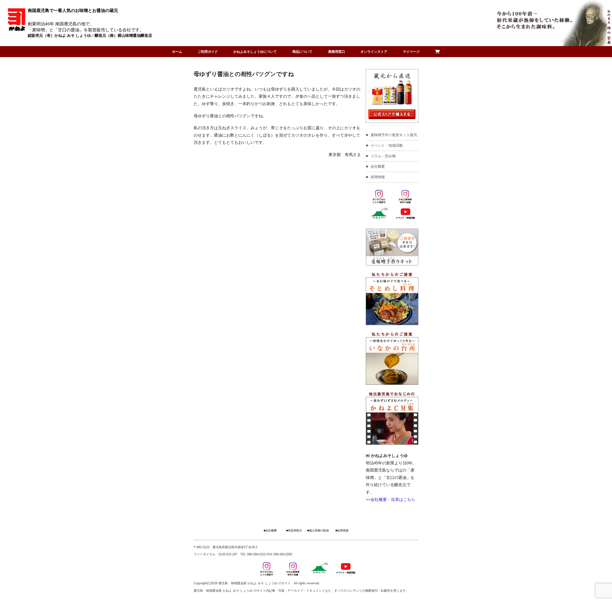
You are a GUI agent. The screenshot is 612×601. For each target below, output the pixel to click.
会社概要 (378, 166)
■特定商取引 (294, 530)
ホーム (177, 52)
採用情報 (378, 177)
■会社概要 (270, 530)
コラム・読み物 (383, 156)
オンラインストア (374, 52)
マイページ (411, 52)
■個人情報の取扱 (318, 530)
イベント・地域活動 (387, 145)
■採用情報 (342, 530)
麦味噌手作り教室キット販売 (394, 135)
